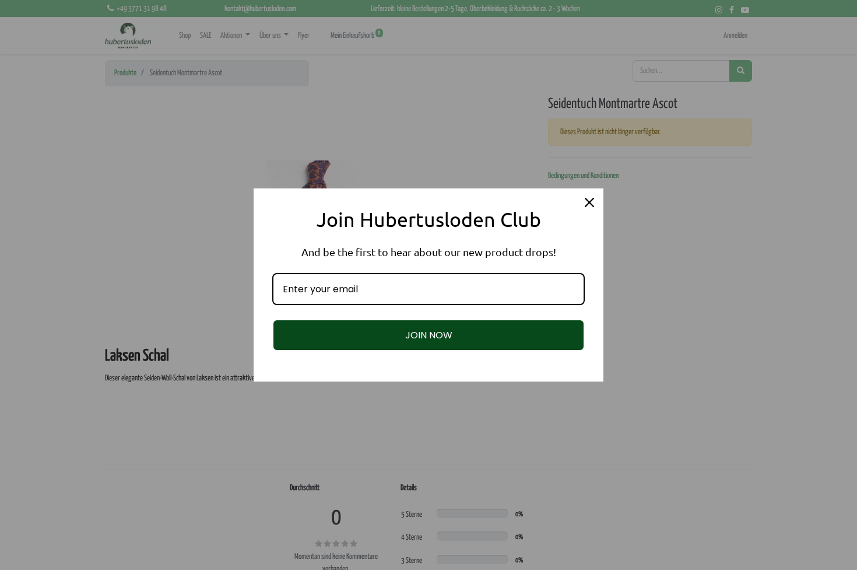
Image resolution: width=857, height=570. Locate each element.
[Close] (589, 202)
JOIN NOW (428, 335)
